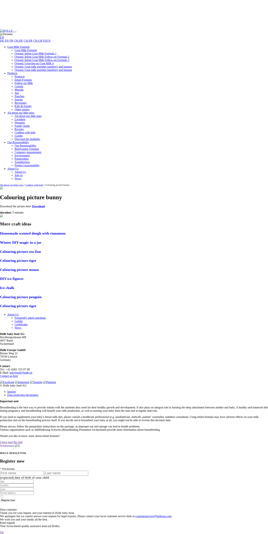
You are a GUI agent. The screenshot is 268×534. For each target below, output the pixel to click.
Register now (8, 500)
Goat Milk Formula (18, 46)
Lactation (20, 119)
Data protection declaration (22, 395)
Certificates (21, 324)
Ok (2, 532)
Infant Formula (23, 79)
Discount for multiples (27, 139)
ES (45, 40)
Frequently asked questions (30, 317)
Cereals (19, 86)
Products (12, 73)
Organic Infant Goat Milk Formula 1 (36, 53)
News (18, 178)
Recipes (19, 129)
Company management (28, 152)
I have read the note (11, 442)
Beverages (21, 102)
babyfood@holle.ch (20, 372)
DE (2, 40)
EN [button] (2, 37)
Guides (19, 135)
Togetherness (22, 162)
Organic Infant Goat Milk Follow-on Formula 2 (42, 56)
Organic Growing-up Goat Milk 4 (34, 63)
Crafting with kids (25, 132)
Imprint (11, 391)
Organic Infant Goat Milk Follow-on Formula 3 (42, 60)
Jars (17, 93)
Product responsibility (27, 165)
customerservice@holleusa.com (153, 516)
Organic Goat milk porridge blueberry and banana (43, 69)
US (49, 40)
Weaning (20, 122)
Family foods (22, 125)
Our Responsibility (18, 142)
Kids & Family (23, 106)
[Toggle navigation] (14, 31)
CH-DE (18, 40)
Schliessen (7, 446)
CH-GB (37, 40)
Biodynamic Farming (27, 148)
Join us (19, 175)
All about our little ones (20, 112)
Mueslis (19, 89)
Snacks (19, 99)
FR (11, 40)
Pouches (19, 96)
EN (7, 40)
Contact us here (9, 376)
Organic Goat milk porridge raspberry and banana (43, 66)
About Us (13, 168)
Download (38, 206)
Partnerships (22, 158)
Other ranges (22, 109)
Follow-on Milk (24, 83)
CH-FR (28, 40)
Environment (22, 155)
